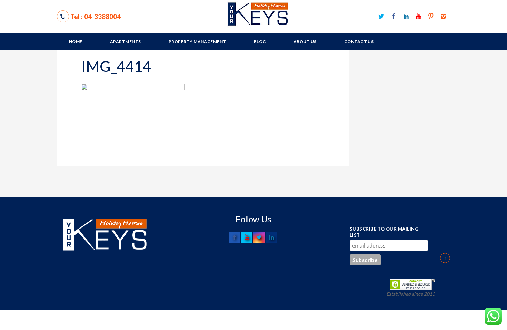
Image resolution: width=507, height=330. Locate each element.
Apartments (125, 41)
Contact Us (359, 41)
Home (75, 41)
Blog (260, 41)
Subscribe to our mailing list (384, 232)
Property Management (197, 41)
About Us (305, 41)
